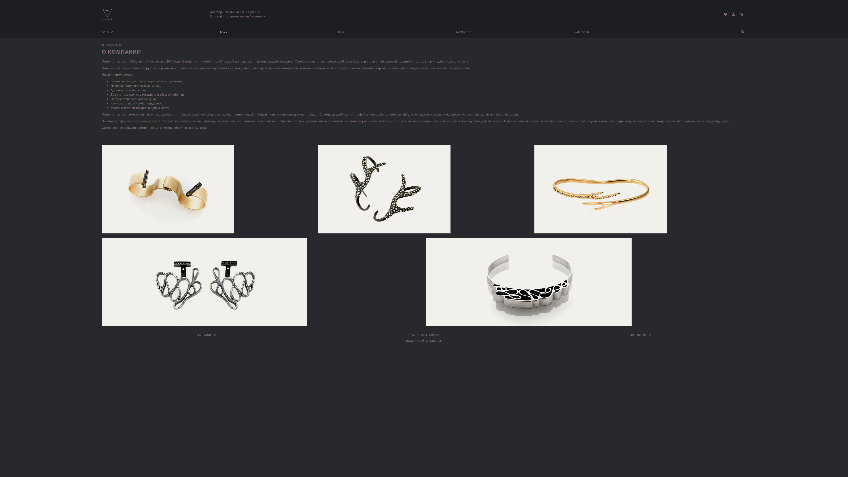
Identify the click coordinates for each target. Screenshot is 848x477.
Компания (464, 31)
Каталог (108, 31)
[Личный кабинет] (733, 14)
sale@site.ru (207, 335)
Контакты (582, 31)
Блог (342, 31)
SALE (223, 31)
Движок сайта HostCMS (424, 341)
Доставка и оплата (424, 335)
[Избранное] (725, 14)
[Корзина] (741, 14)
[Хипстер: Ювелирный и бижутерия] (107, 14)
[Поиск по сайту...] (719, 31)
